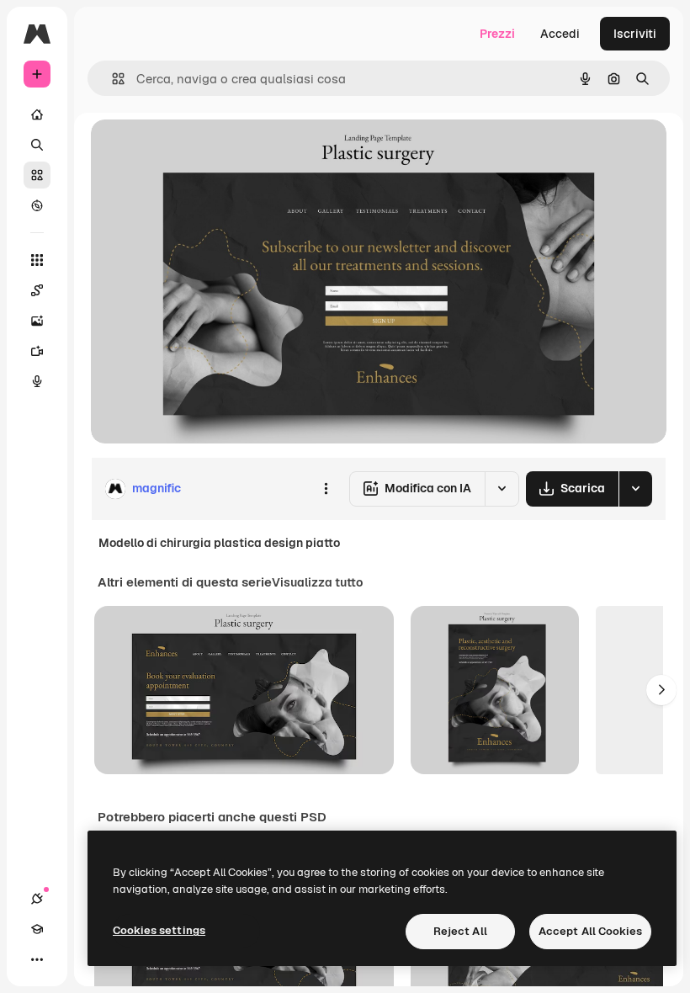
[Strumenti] (37, 260)
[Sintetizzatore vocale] (37, 381)
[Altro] (37, 959)
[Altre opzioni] (325, 489)
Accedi (560, 33)
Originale (202, 151)
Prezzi (497, 33)
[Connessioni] (37, 898)
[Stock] (37, 175)
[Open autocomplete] (111, 78)
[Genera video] (37, 350)
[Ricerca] (37, 144)
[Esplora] (37, 205)
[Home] (37, 114)
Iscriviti (634, 33)
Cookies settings (159, 930)
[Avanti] (661, 690)
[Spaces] (37, 290)
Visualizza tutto (317, 582)
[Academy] (37, 929)
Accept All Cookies (590, 931)
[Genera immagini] (37, 320)
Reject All (460, 931)
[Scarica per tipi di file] (635, 489)
